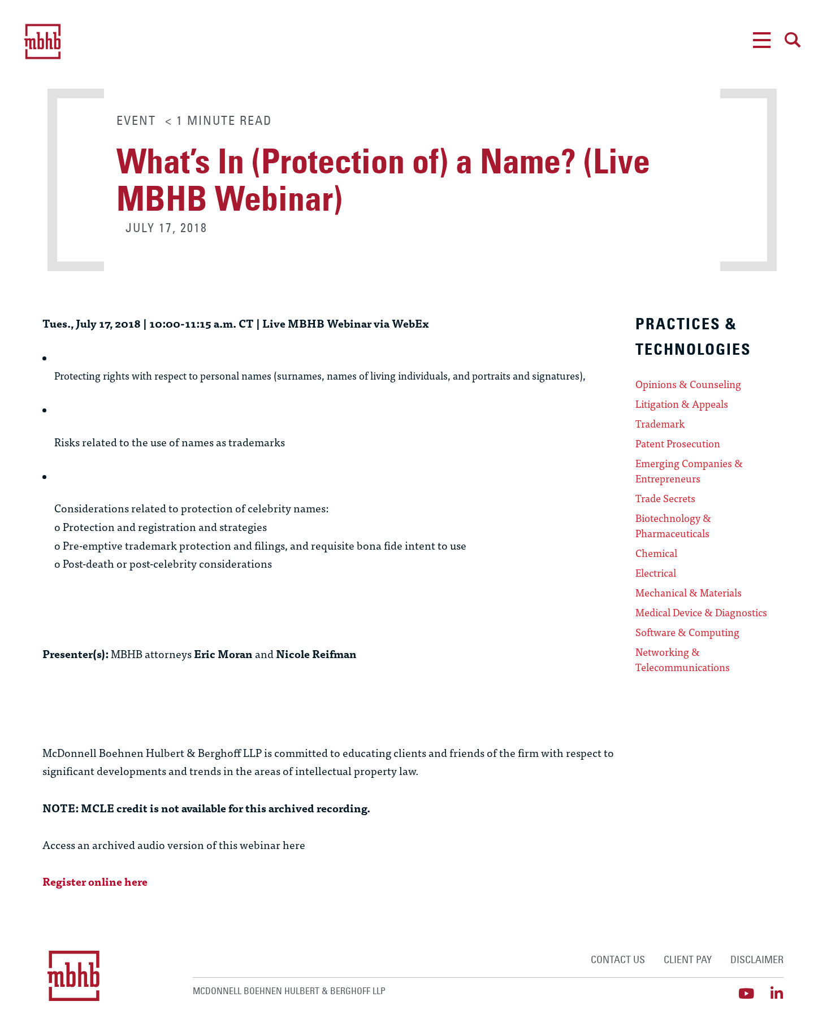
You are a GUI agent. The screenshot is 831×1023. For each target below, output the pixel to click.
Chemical (656, 553)
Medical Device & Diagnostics (701, 612)
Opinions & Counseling (688, 384)
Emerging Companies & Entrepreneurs (689, 470)
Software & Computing (687, 632)
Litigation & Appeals (681, 404)
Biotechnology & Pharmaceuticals (673, 525)
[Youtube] (746, 993)
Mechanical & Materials (688, 592)
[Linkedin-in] (776, 993)
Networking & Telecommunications (682, 659)
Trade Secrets (665, 498)
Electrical (655, 573)
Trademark (660, 424)
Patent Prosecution (677, 443)
